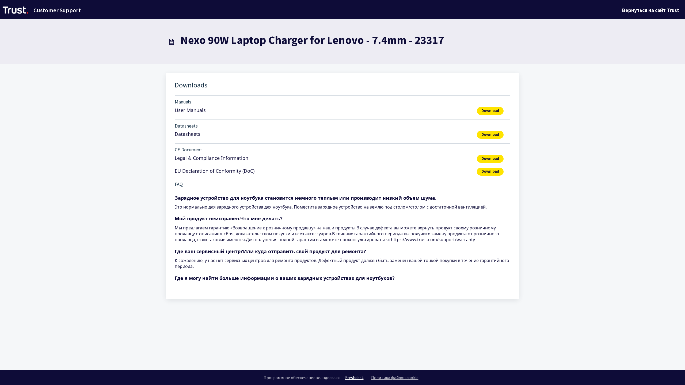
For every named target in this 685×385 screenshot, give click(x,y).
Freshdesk (354, 377)
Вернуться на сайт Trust (650, 10)
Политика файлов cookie (394, 377)
